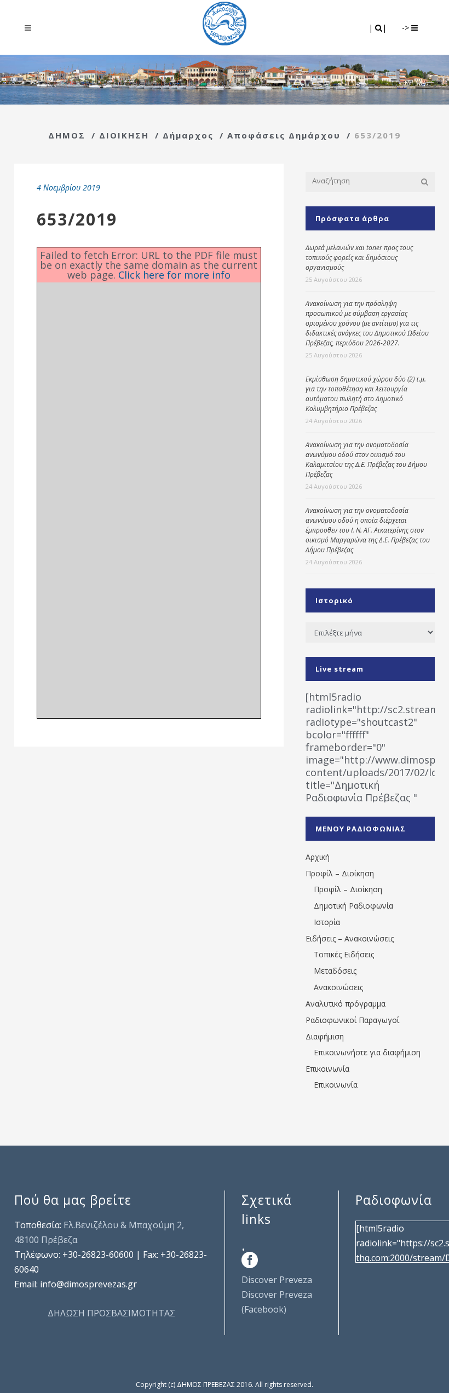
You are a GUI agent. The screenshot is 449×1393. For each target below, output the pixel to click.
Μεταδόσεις (335, 971)
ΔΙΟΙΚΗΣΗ (124, 135)
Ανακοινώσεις (338, 987)
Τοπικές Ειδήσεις (344, 954)
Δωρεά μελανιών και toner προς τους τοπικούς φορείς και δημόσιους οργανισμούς (359, 257)
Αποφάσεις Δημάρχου (284, 135)
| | (379, 27)
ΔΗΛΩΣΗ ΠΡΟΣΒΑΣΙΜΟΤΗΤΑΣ (111, 1313)
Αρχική (318, 857)
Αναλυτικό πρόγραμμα (345, 1003)
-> (406, 27)
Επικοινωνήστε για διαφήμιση (367, 1052)
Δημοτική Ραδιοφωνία (353, 905)
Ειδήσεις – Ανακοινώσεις (350, 938)
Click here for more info (174, 274)
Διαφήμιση (325, 1036)
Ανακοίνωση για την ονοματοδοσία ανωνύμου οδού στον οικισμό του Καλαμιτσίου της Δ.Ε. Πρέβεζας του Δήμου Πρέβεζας (366, 459)
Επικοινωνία (327, 1068)
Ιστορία (327, 922)
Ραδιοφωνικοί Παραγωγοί (352, 1020)
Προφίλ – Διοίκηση (340, 873)
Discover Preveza (276, 1280)
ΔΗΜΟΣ (66, 135)
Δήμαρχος (188, 135)
